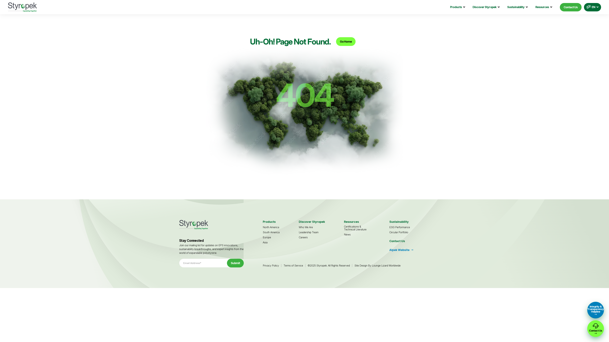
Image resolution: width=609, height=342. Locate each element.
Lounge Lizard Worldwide (386, 265)
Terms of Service (293, 265)
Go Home (346, 41)
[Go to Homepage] (22, 7)
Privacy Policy (271, 265)
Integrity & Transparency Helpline (595, 309)
